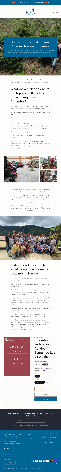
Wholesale (30, 434)
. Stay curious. (18, 468)
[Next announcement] (58, 2)
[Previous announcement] (3, 2)
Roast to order (40, 382)
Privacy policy (31, 468)
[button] (3, 12)
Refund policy (24, 468)
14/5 (49, 382)
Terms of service (39, 468)
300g (38, 376)
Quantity (36, 385)
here (41, 143)
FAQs (30, 438)
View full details (38, 404)
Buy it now (46, 399)
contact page (53, 442)
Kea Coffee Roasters (11, 468)
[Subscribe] (43, 421)
